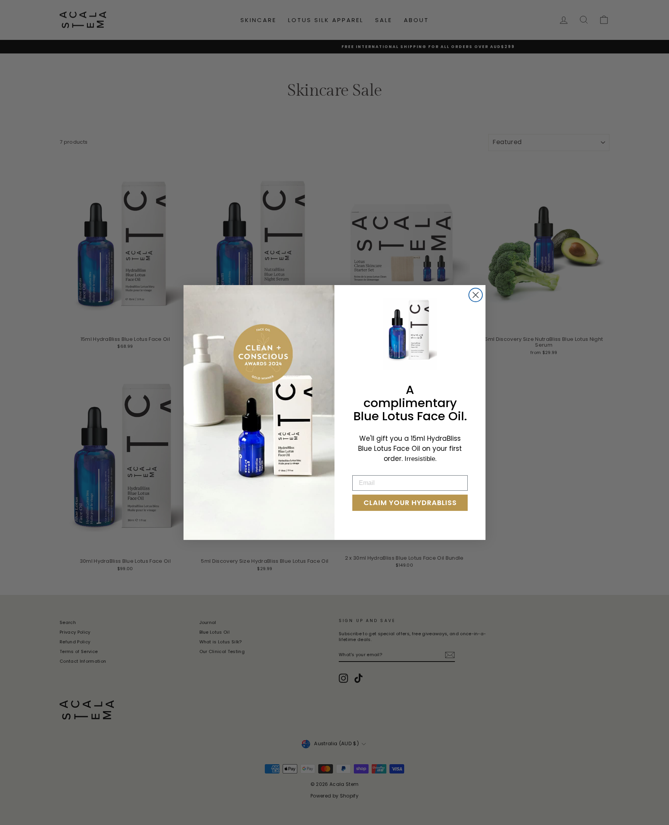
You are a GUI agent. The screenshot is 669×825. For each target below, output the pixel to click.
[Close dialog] (475, 295)
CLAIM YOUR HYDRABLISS (410, 502)
